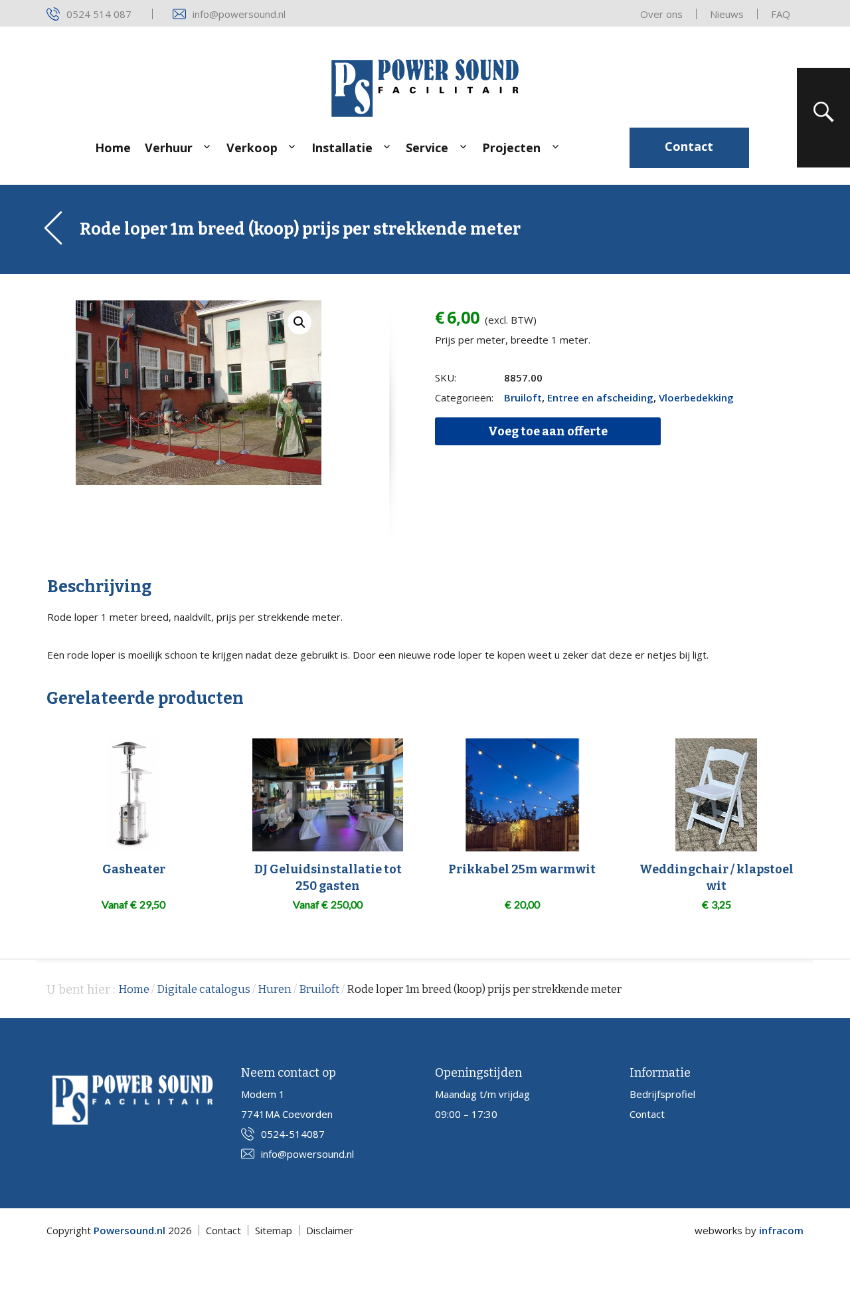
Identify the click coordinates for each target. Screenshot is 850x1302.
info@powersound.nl (239, 14)
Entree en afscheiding (600, 397)
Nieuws (727, 14)
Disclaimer (329, 1230)
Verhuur (169, 148)
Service (427, 148)
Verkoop (252, 148)
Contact (689, 146)
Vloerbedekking (696, 397)
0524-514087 (293, 1133)
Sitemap (273, 1230)
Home (113, 148)
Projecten (511, 148)
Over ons (661, 14)
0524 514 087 (98, 14)
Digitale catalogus (203, 989)
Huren (275, 989)
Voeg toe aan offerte (548, 431)
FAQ (780, 14)
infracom (781, 1230)
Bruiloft (523, 397)
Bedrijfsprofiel (662, 1094)
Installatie (342, 148)
